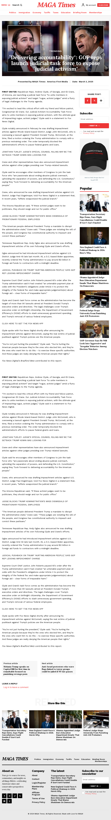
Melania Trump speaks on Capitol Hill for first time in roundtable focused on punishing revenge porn (16, 670)
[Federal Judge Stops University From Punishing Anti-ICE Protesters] (94, 299)
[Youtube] (4, 801)
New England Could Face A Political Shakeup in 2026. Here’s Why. (93, 250)
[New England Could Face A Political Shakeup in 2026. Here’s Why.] (94, 236)
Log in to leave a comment (15, 687)
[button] (17, 5)
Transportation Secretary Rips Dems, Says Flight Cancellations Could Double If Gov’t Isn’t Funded (93, 218)
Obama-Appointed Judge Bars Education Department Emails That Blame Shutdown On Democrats (94, 281)
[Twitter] (94, 101)
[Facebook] (87, 101)
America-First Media (57, 81)
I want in (93, 126)
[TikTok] (14, 795)
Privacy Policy (88, 133)
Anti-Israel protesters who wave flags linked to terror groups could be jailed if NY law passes (58, 669)
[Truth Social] (9, 801)
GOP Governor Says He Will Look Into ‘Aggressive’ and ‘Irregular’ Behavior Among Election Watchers (93, 344)
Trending (55, 51)
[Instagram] (9, 795)
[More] (101, 101)
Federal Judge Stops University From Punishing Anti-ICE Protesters (93, 313)
